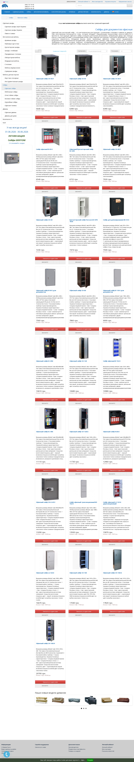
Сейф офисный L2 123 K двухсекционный (112, 503)
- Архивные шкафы (9, 40)
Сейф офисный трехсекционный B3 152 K (83, 503)
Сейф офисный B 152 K (111, 361)
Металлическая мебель (41, 12)
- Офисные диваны (9, 112)
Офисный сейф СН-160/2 (112, 573)
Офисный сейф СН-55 (78, 79)
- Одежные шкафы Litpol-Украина (14, 27)
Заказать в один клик (50, 117)
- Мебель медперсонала (11, 68)
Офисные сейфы (22, 18)
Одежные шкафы (18, 12)
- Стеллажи (7, 64)
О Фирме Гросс (6, 747)
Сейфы (29, 12)
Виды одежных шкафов (8, 749)
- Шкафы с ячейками (10, 51)
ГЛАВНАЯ (7, 12)
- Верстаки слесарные (11, 78)
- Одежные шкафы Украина (12, 30)
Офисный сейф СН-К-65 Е (45, 502)
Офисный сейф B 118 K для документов (113, 291)
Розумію (90, 760)
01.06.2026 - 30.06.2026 (16, 131)
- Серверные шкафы (10, 71)
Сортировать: (82, 51)
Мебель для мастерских (11, 75)
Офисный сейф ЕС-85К (44, 361)
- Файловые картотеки (11, 44)
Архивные (72, 12)
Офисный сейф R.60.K (111, 432)
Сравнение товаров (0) (59, 51)
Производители (73, 747)
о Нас (117, 12)
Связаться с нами (40, 747)
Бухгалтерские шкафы (59, 12)
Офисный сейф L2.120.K (45, 573)
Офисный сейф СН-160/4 (45, 643)
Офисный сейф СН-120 (78, 361)
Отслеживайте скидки (17, 143)
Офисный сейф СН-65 (44, 220)
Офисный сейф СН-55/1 (45, 79)
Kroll (4, 123)
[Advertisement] (84, 723)
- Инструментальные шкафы (13, 81)
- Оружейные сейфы (10, 102)
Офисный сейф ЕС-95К (44, 432)
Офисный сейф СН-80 (78, 290)
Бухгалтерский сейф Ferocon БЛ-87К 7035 (84, 220)
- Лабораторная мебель (11, 57)
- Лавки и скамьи (9, 33)
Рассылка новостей (108, 751)
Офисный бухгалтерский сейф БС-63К (81, 150)
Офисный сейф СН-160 (78, 573)
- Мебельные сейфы (10, 92)
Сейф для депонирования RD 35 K (116, 220)
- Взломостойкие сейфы (11, 99)
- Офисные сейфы (9, 88)
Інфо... (83, 760)
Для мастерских (83, 12)
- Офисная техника (9, 105)
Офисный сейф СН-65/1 (112, 79)
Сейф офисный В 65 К (44, 149)
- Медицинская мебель (11, 61)
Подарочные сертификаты (76, 749)
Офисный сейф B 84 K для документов (46, 291)
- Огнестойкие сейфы (10, 95)
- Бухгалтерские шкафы (11, 47)
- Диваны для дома (9, 116)
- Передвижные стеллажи (12, 54)
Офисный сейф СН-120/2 (79, 432)
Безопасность (96, 12)
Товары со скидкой (74, 751)
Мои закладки (106, 749)
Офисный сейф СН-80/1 (112, 149)
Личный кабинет (107, 747)
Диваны (106, 12)
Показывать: (115, 51)
